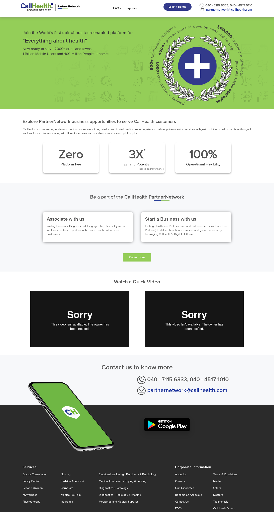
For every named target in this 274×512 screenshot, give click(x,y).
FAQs (117, 8)
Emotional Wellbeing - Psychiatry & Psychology (127, 474)
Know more (137, 257)
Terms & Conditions (225, 474)
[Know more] (137, 253)
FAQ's (178, 508)
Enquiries (131, 8)
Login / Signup (177, 6)
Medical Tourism (71, 494)
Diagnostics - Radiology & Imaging (120, 494)
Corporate (67, 488)
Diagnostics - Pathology (113, 488)
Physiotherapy (31, 501)
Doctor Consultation (35, 474)
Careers (180, 481)
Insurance (67, 501)
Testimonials (220, 501)
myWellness (30, 494)
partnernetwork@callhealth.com (229, 10)
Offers (217, 488)
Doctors (218, 494)
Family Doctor (31, 481)
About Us (181, 474)
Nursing (66, 474)
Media (217, 481)
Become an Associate (188, 494)
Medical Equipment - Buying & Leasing (122, 481)
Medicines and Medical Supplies (119, 501)
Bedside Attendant (72, 481)
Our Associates (184, 488)
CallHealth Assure (224, 508)
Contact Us (182, 501)
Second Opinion (33, 488)
